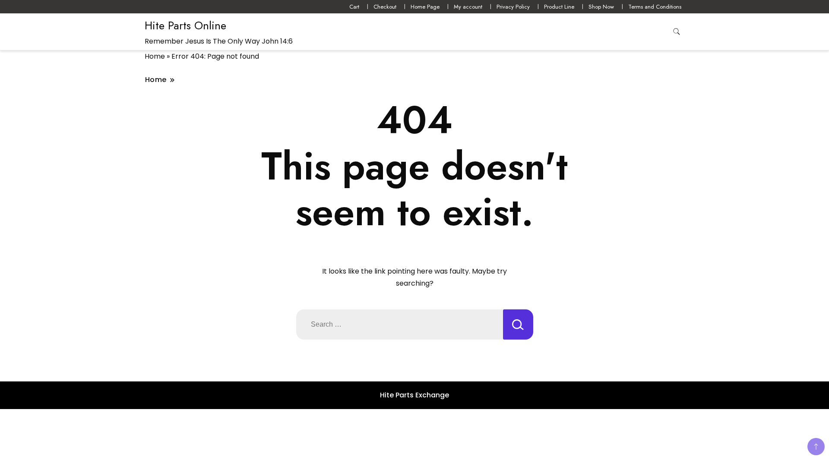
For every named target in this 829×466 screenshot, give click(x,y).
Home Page (425, 7)
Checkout (384, 7)
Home (155, 56)
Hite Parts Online (185, 25)
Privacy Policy (513, 7)
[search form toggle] (676, 32)
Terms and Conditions (654, 7)
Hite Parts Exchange (414, 395)
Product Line (559, 7)
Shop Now (601, 7)
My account (468, 7)
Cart (354, 7)
